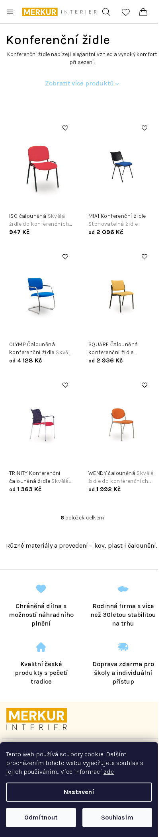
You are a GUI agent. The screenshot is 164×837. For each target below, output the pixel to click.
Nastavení (79, 792)
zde (108, 771)
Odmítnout (41, 817)
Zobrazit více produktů (79, 83)
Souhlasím (117, 817)
